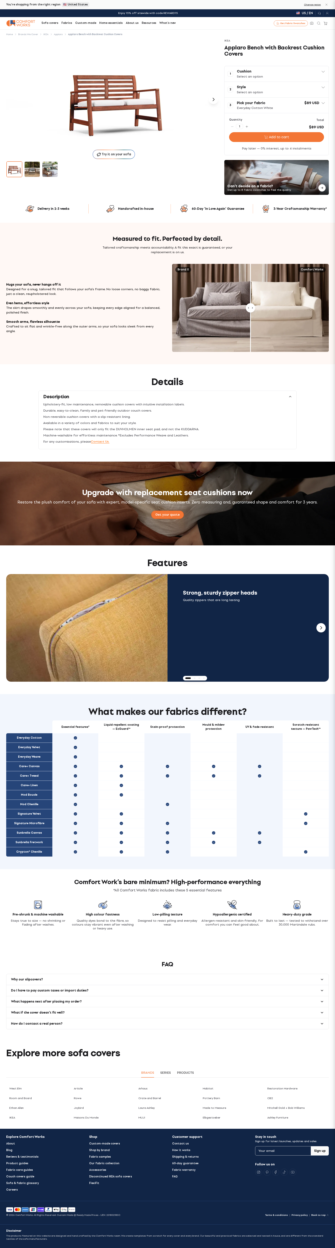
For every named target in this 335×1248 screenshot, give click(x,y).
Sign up (320, 1151)
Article (78, 1088)
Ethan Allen (16, 1108)
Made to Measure (214, 1108)
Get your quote (167, 514)
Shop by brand (99, 1150)
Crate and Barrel (149, 1098)
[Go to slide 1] (14, 169)
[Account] (326, 13)
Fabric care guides (19, 1170)
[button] (276, 74)
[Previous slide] (14, 627)
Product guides (17, 1163)
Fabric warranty (184, 1170)
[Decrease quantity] (232, 126)
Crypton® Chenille (29, 851)
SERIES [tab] (165, 1072)
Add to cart (279, 137)
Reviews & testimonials (22, 1156)
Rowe (77, 1098)
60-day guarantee (185, 1163)
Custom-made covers (104, 1143)
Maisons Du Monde (86, 1117)
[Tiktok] (284, 1172)
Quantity (235, 119)
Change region (312, 4)
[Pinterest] (267, 1172)
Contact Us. (100, 441)
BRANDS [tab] (147, 1072)
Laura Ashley (146, 1108)
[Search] (319, 23)
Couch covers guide (20, 1176)
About (10, 1143)
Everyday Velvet (29, 747)
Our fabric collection (104, 1163)
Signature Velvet (29, 813)
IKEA (12, 1117)
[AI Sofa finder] (312, 23)
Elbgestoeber (211, 1117)
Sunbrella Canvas (29, 832)
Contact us (180, 1143)
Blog (9, 1150)
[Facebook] (275, 1172)
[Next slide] (321, 627)
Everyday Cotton (29, 737)
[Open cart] (326, 23)
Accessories (97, 1170)
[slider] (250, 308)
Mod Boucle (29, 794)
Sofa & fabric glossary (22, 1183)
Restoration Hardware (282, 1088)
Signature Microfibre (29, 823)
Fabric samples (100, 1156)
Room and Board (20, 1098)
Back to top (318, 1215)
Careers (12, 1189)
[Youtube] (292, 1172)
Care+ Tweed (29, 775)
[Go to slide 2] (32, 169)
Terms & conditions (276, 1215)
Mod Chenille (29, 804)
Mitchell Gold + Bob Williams (286, 1108)
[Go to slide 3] (50, 169)
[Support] (319, 13)
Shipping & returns (185, 1156)
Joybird (79, 1108)
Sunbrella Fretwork (29, 842)
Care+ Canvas (29, 766)
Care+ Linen (29, 785)
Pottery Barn (211, 1098)
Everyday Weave (29, 756)
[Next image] (213, 99)
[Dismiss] (326, 4)
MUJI (141, 1117)
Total (320, 120)
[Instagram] (258, 1172)
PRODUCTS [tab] (185, 1072)
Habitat (208, 1088)
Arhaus (143, 1088)
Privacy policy (300, 1215)
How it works (181, 1150)
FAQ (175, 1176)
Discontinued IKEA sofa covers (110, 1176)
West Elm (15, 1088)
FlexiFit (94, 1183)
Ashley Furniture (277, 1117)
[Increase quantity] (247, 126)
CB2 (270, 1098)
